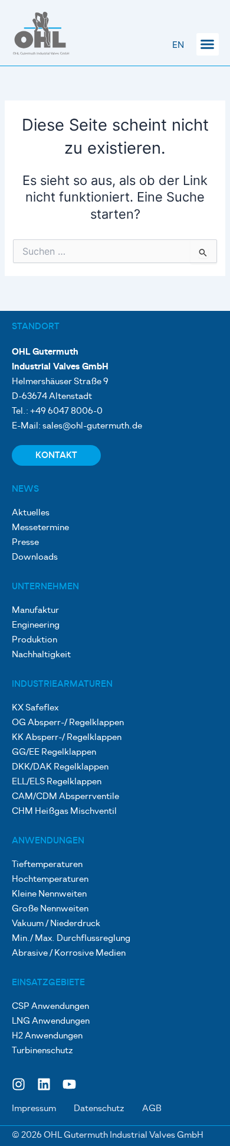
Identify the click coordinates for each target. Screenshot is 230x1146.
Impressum (34, 1109)
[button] (207, 44)
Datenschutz (99, 1109)
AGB (152, 1109)
